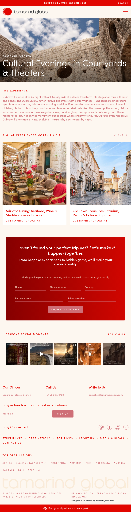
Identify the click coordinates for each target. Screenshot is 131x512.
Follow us (116, 334)
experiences (13, 438)
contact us (12, 442)
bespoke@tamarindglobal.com (106, 394)
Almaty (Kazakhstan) (31, 462)
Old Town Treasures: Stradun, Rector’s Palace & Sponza (96, 213)
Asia (89, 462)
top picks (65, 438)
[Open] (125, 11)
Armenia (76, 462)
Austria (119, 462)
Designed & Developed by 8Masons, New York (92, 500)
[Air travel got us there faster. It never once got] (65, 354)
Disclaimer (79, 496)
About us (86, 438)
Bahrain (8, 470)
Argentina (58, 462)
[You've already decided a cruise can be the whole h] (41, 354)
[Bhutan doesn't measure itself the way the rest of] (17, 354)
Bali (21, 470)
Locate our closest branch (17, 394)
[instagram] (117, 427)
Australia (103, 462)
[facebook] (109, 427)
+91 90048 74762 (55, 394)
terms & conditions (111, 493)
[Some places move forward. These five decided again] (89, 354)
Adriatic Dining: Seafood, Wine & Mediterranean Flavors (31, 213)
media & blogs (112, 438)
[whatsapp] (101, 427)
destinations (40, 438)
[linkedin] (125, 427)
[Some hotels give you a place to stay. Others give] (114, 354)
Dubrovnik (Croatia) (18, 56)
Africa (7, 462)
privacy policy (82, 493)
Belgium (34, 470)
